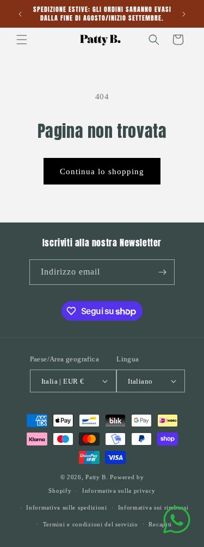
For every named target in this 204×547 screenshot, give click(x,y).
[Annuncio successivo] (184, 14)
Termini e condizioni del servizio (90, 524)
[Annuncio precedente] (20, 14)
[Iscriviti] (162, 272)
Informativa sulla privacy (119, 490)
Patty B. (96, 477)
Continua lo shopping (102, 171)
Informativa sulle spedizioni (66, 507)
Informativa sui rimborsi (153, 507)
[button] (22, 40)
